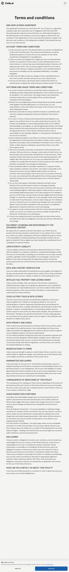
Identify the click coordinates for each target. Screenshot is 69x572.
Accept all (51, 568)
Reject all (18, 568)
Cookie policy (49, 564)
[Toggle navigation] (65, 3)
